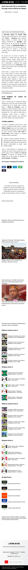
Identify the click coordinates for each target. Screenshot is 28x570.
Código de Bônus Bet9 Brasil (14, 508)
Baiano (8, 518)
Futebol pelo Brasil (14, 516)
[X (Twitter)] (9, 167)
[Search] (25, 2)
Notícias (17, 2)
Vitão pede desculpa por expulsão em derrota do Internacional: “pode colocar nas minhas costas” (13, 303)
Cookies (23, 552)
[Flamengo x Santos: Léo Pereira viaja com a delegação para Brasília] (14, 211)
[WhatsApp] (20, 167)
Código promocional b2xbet (14, 483)
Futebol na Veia (5, 516)
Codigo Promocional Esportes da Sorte (16, 501)
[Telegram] (15, 167)
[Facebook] (4, 167)
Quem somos (6, 552)
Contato (12, 552)
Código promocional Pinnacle (14, 489)
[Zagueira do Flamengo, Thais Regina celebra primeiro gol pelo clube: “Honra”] (14, 231)
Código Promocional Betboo (14, 495)
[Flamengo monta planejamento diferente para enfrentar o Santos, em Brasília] (14, 314)
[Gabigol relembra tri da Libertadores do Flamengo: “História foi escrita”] (14, 251)
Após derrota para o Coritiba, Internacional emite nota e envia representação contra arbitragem (13, 281)
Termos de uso (14, 553)
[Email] (4, 170)
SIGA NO (10, 556)
